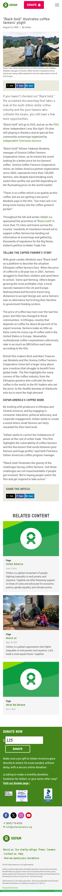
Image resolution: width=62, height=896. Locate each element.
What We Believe (15, 704)
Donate (32, 5)
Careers (51, 849)
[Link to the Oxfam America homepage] (10, 5)
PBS (56, 124)
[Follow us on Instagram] (21, 815)
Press (42, 849)
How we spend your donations (21, 858)
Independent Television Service (22, 140)
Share (21, 86)
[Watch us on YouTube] (29, 815)
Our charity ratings (26, 849)
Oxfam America (14, 564)
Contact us (10, 853)
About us (11, 638)
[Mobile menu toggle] (57, 5)
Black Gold (44, 221)
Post (11, 86)
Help (20, 853)
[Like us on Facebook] (6, 815)
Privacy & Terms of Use (10, 888)
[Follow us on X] (14, 815)
